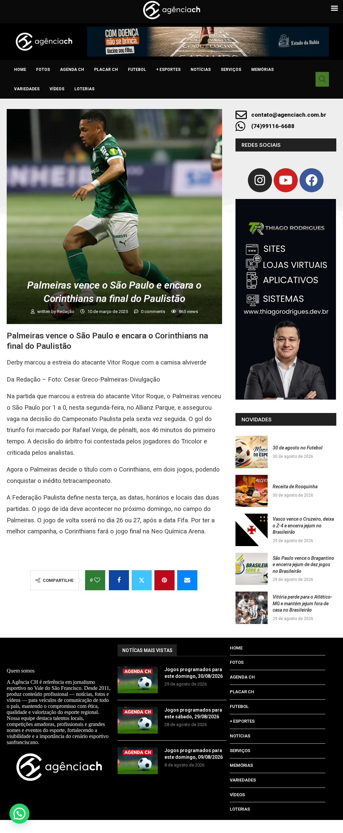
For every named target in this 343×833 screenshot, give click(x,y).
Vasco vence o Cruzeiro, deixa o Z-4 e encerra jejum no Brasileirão (303, 525)
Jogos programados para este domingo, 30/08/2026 (193, 673)
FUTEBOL (137, 69)
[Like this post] (97, 580)
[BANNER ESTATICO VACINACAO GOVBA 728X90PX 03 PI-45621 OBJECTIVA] (208, 42)
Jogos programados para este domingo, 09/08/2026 (193, 754)
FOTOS (43, 69)
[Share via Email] (187, 580)
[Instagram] (260, 180)
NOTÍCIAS (201, 69)
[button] (19, 814)
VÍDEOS (57, 89)
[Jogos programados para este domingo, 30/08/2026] (138, 679)
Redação (66, 311)
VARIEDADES (27, 89)
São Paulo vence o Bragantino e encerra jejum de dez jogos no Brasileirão (303, 564)
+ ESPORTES (168, 69)
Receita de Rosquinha (295, 486)
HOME (20, 69)
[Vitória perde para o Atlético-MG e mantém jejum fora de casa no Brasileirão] (251, 608)
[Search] (322, 79)
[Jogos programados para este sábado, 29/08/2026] (138, 720)
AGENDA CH (72, 69)
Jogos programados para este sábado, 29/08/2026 (193, 713)
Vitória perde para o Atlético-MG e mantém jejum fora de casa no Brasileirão (302, 603)
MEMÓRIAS (262, 69)
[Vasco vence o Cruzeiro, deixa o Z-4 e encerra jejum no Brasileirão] (251, 530)
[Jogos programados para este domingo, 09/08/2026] (138, 760)
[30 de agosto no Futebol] (251, 452)
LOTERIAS (84, 89)
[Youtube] (286, 180)
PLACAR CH (106, 69)
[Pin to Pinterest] (164, 580)
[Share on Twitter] (142, 580)
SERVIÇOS (231, 69)
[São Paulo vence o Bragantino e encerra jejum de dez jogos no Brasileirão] (251, 569)
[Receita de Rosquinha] (251, 491)
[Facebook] (311, 180)
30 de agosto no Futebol (298, 447)
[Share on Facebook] (119, 580)
